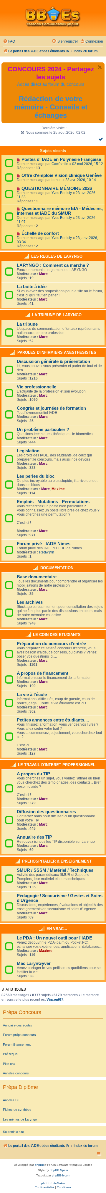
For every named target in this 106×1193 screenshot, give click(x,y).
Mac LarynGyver (34, 963)
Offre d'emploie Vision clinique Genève (61, 175)
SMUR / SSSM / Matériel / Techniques (55, 870)
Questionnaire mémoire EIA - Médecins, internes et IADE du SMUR (60, 211)
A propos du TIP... (35, 773)
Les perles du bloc (35, 476)
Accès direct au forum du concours (51, 84)
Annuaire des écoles (17, 1025)
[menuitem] (9, 42)
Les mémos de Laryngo (20, 1119)
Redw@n (46, 552)
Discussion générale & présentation (53, 361)
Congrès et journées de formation (51, 408)
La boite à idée (32, 286)
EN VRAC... (57, 928)
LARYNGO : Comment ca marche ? (53, 265)
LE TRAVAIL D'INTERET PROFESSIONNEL (56, 765)
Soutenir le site (13, 1132)
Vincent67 (55, 999)
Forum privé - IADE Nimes (43, 543)
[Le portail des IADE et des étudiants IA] (53, 16)
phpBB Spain (59, 1170)
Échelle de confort (40, 233)
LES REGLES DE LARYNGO (56, 256)
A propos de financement (42, 673)
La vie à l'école (32, 694)
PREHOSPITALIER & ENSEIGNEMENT (57, 861)
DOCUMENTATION (56, 568)
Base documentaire (37, 576)
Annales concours (16, 1073)
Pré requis (10, 1054)
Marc (43, 274)
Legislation (28, 450)
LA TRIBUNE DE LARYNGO (57, 315)
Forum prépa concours (19, 1035)
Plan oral (9, 1064)
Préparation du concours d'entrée (51, 643)
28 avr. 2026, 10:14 (80, 180)
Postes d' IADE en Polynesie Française (61, 159)
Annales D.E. (12, 1100)
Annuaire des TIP (34, 837)
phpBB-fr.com (61, 1175)
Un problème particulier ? (43, 429)
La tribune (27, 324)
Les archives (30, 602)
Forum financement (17, 1044)
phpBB (39, 1164)
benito (57, 180)
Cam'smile (60, 164)
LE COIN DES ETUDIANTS (57, 634)
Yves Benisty (62, 193)
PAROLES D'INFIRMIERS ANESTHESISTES (56, 352)
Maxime (58, 489)
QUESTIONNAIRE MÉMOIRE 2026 (56, 188)
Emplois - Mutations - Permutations (53, 501)
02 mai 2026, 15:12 (87, 164)
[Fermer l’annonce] (100, 67)
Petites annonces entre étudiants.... (53, 720)
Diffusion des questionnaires (46, 811)
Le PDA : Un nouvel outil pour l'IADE (54, 938)
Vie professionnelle (36, 387)
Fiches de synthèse (17, 1109)
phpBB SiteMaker (53, 1183)
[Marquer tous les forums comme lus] (101, 139)
